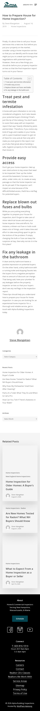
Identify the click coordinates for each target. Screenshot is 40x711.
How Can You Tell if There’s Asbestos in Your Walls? (19, 401)
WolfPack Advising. (24, 706)
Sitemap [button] (20, 685)
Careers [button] (20, 665)
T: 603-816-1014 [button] (20, 645)
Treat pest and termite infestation (18, 82)
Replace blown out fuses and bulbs (18, 87)
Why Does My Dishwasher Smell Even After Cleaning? (18, 387)
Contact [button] (20, 668)
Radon (23, 508)
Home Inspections (18, 26)
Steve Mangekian (12, 23)
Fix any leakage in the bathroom (17, 90)
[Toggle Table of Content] (28, 79)
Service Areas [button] (20, 681)
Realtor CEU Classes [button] (20, 672)
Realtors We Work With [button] (20, 676)
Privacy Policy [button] (20, 689)
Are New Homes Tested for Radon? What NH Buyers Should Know (19, 380)
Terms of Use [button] (20, 693)
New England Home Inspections (18, 476)
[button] (35, 5)
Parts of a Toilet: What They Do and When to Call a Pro (20, 394)
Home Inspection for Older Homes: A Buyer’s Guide (17, 374)
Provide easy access (12, 85)
